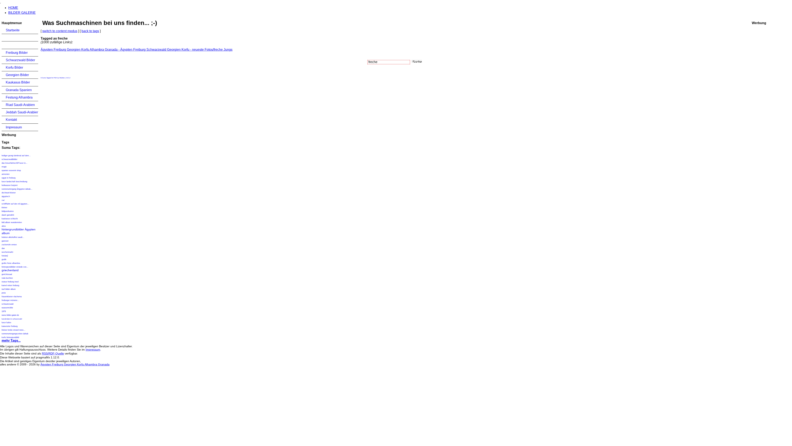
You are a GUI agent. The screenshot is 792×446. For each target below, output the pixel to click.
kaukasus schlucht (10, 219)
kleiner (4, 208)
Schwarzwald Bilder (20, 60)
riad (3, 200)
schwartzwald (7, 304)
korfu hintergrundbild (10, 337)
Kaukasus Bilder (18, 82)
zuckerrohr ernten (9, 245)
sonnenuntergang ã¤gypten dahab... (17, 189)
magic (4, 167)
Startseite (13, 30)
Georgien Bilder (17, 75)
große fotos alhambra (11, 263)
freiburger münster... (10, 300)
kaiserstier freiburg (10, 326)
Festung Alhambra (19, 97)
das (3, 248)
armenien (5, 174)
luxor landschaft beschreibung (14, 182)
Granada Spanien (19, 90)
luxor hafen (6, 323)
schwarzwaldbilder (9, 159)
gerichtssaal (7, 274)
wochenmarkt (7, 252)
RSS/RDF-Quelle (53, 353)
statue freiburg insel (10, 282)
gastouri (5, 241)
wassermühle (7, 308)
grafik (4, 259)
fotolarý (5, 256)
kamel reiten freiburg (10, 285)
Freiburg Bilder (17, 52)
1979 (4, 311)
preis (4, 293)
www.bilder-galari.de (10, 315)
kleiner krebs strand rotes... (13, 330)
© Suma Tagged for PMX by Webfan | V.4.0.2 (55, 78)
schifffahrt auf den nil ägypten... (15, 204)
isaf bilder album (9, 289)
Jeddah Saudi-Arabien (22, 112)
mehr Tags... (11, 340)
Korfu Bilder (14, 67)
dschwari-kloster (9, 193)
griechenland (10, 270)
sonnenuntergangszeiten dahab (15, 334)
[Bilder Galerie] (0, 2)
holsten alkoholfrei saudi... (13, 237)
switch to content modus (59, 31)
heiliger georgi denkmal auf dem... (16, 156)
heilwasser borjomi (10, 185)
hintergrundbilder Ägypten (18, 229)
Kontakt (11, 119)
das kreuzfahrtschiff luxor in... (14, 163)
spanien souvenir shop (11, 170)
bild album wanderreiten (12, 222)
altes (4, 226)
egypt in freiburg (8, 178)
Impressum (14, 127)
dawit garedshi (8, 215)
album (6, 233)
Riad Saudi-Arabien (20, 105)
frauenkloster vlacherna (12, 297)
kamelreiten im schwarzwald (12, 319)
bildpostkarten (8, 211)
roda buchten (7, 278)
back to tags (90, 31)
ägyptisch (6, 196)
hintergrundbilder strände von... (15, 267)
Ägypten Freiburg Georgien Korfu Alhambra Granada (75, 364)
